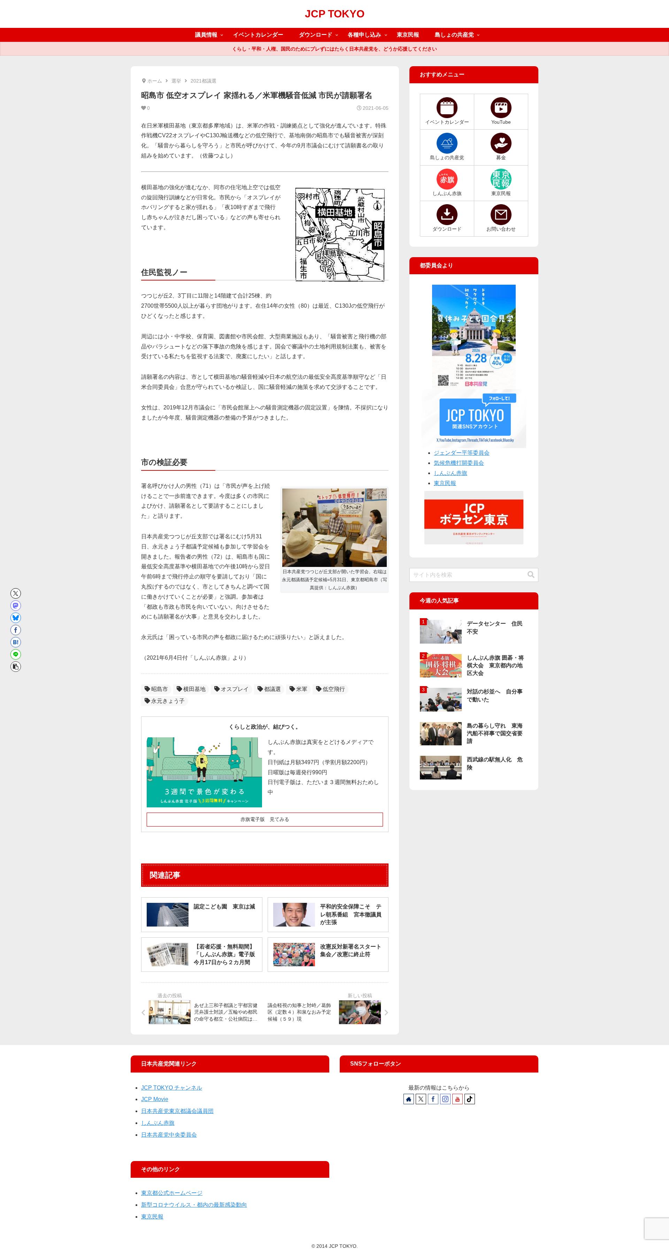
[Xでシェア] (15, 593)
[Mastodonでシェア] (15, 605)
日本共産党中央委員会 (169, 1135)
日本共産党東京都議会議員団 (177, 1111)
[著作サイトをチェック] (408, 1099)
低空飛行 (334, 689)
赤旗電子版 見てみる (264, 819)
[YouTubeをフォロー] (457, 1099)
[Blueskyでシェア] (15, 618)
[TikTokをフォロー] (469, 1099)
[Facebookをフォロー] (433, 1099)
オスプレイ (235, 689)
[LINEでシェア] (15, 654)
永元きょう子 (168, 701)
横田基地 (194, 689)
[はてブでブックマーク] (15, 642)
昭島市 (159, 689)
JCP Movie (154, 1099)
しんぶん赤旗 (450, 473)
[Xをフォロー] (421, 1099)
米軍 (301, 689)
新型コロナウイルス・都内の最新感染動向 (194, 1205)
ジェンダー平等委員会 (462, 453)
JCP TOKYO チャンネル (171, 1088)
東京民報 (445, 483)
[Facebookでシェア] (15, 630)
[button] (15, 666)
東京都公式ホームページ (171, 1193)
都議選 (272, 689)
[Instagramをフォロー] (445, 1099)
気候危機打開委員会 (459, 463)
